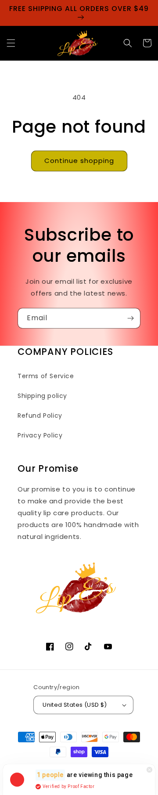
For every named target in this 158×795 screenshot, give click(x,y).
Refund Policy (40, 415)
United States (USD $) (75, 705)
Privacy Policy (40, 435)
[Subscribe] (130, 318)
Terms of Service (46, 376)
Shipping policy (42, 395)
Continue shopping (79, 160)
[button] (11, 43)
